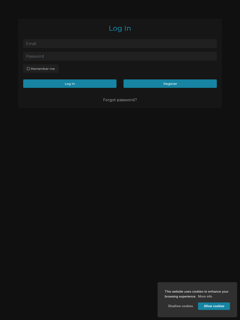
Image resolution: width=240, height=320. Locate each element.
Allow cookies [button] (214, 306)
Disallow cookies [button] (180, 306)
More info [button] (205, 296)
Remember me (42, 69)
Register (170, 84)
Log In (70, 84)
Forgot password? (120, 100)
